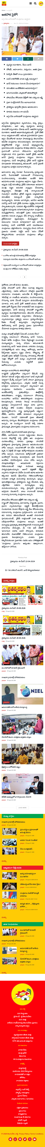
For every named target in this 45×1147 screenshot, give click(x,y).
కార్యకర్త (3, 611)
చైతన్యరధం (6, 23)
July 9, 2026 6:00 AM (32, 887)
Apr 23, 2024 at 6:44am (21, 23)
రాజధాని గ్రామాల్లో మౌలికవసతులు (13, 677)
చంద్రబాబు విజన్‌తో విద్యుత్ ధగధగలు (29, 894)
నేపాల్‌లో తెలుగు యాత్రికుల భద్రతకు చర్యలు (16, 737)
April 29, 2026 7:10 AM (32, 899)
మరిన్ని (4, 861)
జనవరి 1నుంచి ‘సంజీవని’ (29, 840)
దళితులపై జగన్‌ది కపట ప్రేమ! (30, 884)
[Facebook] (20, 1139)
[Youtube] (34, 1139)
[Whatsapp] (15, 1139)
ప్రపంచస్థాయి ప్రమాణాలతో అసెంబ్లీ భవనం (29, 831)
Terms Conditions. (37, 1133)
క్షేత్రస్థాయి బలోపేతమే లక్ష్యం (11, 767)
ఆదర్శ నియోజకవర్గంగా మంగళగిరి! (28, 875)
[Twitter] (25, 1139)
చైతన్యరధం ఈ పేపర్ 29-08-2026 (15, 249)
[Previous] (20, 277)
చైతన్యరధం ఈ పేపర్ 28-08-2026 (13, 638)
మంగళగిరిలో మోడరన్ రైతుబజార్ (13, 668)
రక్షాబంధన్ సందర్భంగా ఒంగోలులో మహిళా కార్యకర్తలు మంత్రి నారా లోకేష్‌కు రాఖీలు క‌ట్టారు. (22, 267)
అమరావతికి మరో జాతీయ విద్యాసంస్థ (14, 707)
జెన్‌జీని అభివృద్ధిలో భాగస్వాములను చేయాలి (16, 797)
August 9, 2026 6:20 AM (32, 880)
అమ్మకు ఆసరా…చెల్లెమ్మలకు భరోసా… (29, 905)
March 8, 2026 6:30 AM (32, 910)
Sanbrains (40, 1145)
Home (3, 10)
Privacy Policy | (24, 1133)
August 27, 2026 (30, 836)
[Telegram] (10, 1139)
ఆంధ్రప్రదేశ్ (9, 10)
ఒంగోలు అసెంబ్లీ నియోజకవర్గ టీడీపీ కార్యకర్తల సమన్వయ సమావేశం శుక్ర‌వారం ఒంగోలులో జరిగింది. (22, 257)
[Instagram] (30, 1139)
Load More (22, 808)
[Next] (24, 277)
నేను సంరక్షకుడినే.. (26, 849)
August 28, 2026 (10, 641)
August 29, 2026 (10, 611)
